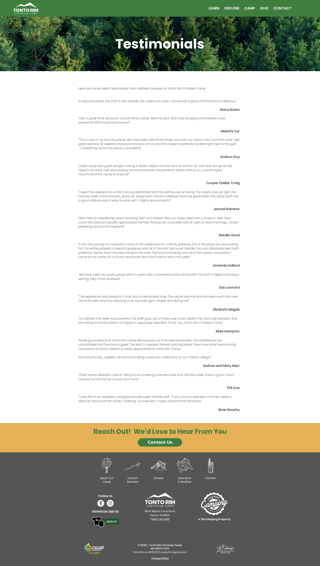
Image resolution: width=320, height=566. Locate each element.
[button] (214, 8)
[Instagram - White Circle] (110, 503)
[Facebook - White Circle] (100, 503)
